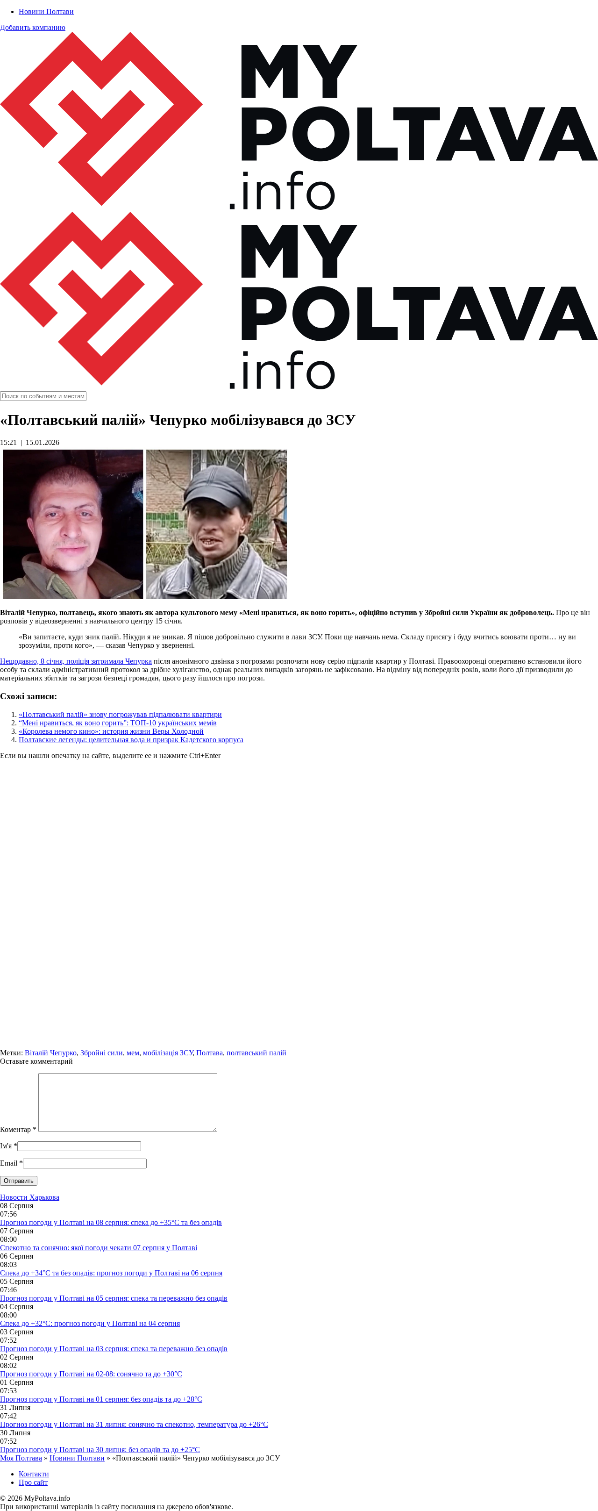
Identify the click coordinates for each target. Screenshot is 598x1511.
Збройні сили (101, 1053)
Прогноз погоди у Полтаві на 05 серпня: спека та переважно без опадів (114, 1298)
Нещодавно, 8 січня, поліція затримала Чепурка (76, 661)
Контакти (34, 1474)
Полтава (209, 1053)
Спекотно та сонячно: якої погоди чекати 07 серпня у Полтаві (98, 1248)
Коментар (18, 1129)
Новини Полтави (46, 11)
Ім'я (6, 1146)
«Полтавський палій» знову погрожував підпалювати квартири (120, 714)
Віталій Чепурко (51, 1053)
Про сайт (33, 1482)
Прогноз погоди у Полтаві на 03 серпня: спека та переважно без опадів (114, 1349)
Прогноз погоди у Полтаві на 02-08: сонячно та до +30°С (91, 1374)
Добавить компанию (32, 27)
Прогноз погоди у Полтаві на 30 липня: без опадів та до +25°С (100, 1450)
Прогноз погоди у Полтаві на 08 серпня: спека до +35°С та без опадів (111, 1222)
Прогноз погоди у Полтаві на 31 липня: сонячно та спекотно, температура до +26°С (134, 1424)
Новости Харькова (29, 1197)
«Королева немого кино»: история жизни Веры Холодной (111, 731)
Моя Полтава (21, 1458)
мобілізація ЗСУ (167, 1053)
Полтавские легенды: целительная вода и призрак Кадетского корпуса (131, 740)
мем (133, 1053)
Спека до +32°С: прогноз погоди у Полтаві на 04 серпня (90, 1323)
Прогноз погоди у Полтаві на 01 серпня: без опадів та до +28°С (101, 1399)
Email (8, 1163)
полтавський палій (256, 1053)
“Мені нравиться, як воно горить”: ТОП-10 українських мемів (118, 723)
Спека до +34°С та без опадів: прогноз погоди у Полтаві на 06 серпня (111, 1273)
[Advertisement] (280, 908)
